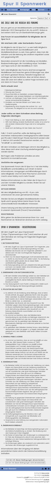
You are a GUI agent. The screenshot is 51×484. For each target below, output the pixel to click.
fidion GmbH (45, 473)
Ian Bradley (45, 475)
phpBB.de (46, 479)
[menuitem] (11, 9)
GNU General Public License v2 (24, 342)
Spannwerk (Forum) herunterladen (26, 210)
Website (11, 185)
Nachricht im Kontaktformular (14, 158)
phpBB (26, 477)
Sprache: (33, 18)
